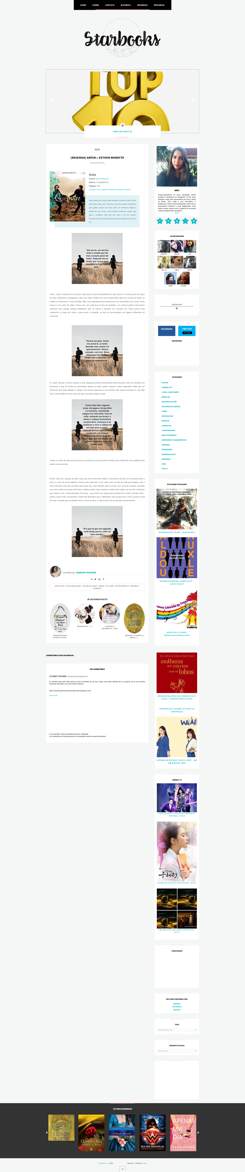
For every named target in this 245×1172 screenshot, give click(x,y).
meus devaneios (169, 435)
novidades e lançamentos (174, 440)
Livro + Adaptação (170, 392)
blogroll (126, 5)
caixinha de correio (171, 406)
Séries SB (166, 397)
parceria (166, 445)
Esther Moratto (102, 179)
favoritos (166, 426)
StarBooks (103, 1163)
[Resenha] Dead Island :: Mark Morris (177, 532)
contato (110, 5)
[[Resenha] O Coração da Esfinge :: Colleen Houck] (61, 1128)
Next (191, 99)
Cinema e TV (167, 387)
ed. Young (110, 586)
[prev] (46, 1132)
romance (97, 588)
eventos (165, 421)
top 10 (164, 468)
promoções (167, 449)
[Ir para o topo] (122, 1169)
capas (164, 411)
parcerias (159, 5)
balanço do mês (169, 402)
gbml (144, 1163)
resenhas (142, 5)
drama (101, 586)
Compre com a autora (98, 189)
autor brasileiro (73, 586)
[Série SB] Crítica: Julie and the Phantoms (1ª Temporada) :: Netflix (177, 815)
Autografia (177, 1007)
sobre (95, 5)
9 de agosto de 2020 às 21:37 (77, 676)
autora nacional (89, 586)
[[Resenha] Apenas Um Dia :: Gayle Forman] (183, 1133)
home (83, 5)
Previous (53, 99)
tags (164, 464)
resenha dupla (169, 454)
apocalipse (60, 586)
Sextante (177, 1010)
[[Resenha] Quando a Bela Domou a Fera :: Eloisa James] (91, 1133)
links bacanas (168, 430)
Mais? (177, 213)
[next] (198, 1132)
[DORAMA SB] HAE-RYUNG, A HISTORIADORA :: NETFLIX (177, 883)
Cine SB (165, 382)
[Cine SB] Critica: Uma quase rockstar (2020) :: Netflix (177, 931)
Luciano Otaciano (57, 676)
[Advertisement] (177, 970)
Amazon (120, 189)
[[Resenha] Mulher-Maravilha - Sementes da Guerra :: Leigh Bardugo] (153, 1133)
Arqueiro (177, 1004)
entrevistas (167, 416)
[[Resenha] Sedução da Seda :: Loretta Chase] (122, 1133)
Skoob (128, 189)
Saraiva (112, 189)
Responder (53, 695)
